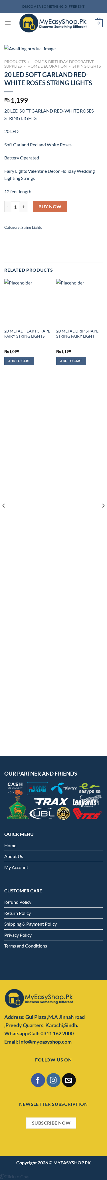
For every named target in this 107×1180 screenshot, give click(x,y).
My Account (16, 867)
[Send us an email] (69, 1080)
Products (15, 61)
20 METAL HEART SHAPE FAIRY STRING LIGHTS (27, 333)
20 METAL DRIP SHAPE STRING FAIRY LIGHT (77, 333)
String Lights (86, 66)
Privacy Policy (18, 935)
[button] (15, 1176)
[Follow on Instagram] (53, 1080)
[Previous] (4, 517)
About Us (13, 856)
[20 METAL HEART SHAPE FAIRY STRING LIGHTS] (27, 302)
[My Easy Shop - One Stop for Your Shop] (52, 23)
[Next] (103, 517)
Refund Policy (17, 902)
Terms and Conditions (25, 945)
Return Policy (17, 913)
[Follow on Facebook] (38, 1080)
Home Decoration (47, 66)
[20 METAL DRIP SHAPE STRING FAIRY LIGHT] (79, 302)
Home (10, 845)
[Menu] (7, 23)
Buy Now (50, 206)
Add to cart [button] (19, 361)
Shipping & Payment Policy (30, 923)
